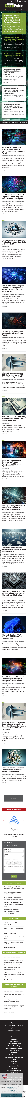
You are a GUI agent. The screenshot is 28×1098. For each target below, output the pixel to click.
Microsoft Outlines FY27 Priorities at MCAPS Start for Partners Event (13, 637)
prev (3, 819)
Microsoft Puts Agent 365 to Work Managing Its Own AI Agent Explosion (12, 71)
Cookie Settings (11, 1090)
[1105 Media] (14, 1030)
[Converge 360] (14, 1026)
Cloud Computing (6, 122)
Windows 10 (15, 122)
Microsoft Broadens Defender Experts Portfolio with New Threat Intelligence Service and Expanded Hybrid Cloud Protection (14, 726)
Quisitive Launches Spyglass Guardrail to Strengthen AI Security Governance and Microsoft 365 (13, 288)
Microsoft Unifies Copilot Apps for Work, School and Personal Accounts (13, 898)
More (13, 798)
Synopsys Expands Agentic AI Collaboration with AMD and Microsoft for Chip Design (13, 593)
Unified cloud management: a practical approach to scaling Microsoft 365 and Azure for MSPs (14, 1007)
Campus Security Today (14, 1043)
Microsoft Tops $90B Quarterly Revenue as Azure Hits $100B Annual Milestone (14, 418)
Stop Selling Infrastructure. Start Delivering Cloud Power (12, 968)
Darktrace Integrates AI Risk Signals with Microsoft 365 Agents (13, 333)
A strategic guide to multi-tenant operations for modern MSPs (12, 1000)
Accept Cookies (11, 1095)
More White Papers (9, 1012)
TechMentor (14, 1068)
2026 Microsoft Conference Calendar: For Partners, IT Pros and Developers (13, 55)
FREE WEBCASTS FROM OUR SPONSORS (14, 952)
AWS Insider (14, 1041)
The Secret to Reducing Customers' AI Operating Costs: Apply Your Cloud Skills (14, 90)
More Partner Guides (9, 947)
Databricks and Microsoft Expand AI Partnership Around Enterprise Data (14, 549)
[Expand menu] (25, 2)
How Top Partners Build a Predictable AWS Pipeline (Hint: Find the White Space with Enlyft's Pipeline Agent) (13, 962)
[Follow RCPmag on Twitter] (13, 1)
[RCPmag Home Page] (14, 4)
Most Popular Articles (14, 883)
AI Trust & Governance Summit (12, 957)
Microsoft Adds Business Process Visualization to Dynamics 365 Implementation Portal (14, 150)
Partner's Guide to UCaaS (10, 933)
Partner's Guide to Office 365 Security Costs (14, 929)
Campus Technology (14, 1046)
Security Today (14, 1064)
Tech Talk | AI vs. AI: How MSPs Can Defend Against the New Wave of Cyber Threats (14, 974)
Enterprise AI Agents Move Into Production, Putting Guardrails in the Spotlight (14, 242)
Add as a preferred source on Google (15, 9)
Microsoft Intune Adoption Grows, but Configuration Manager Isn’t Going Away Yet (13, 106)
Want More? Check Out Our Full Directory (14, 835)
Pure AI (14, 1059)
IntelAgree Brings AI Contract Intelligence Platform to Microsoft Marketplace (13, 508)
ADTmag (14, 1039)
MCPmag (14, 1052)
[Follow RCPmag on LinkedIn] (11, 1)
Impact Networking (14, 827)
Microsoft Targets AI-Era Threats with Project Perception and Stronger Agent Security (11, 463)
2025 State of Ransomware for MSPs (13, 991)
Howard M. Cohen (9, 93)
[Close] (21, 1074)
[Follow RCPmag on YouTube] (20, 1)
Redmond (14, 1061)
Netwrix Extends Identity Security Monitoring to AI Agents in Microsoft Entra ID (14, 39)
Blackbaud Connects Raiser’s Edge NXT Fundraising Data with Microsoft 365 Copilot (13, 197)
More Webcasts (8, 979)
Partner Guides (14, 918)
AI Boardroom (14, 1037)
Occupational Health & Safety (14, 1057)
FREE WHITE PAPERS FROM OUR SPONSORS (14, 985)
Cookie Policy (9, 1087)
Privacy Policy (15, 859)
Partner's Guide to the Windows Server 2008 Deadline (14, 923)
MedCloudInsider (14, 1055)
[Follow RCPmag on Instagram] (17, 1)
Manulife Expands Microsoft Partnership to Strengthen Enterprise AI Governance (13, 679)
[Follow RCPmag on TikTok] (15, 1)
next (23, 819)
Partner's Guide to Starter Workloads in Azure (14, 937)
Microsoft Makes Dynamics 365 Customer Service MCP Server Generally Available (12, 375)
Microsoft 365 (23, 122)
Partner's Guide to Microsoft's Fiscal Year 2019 (13, 943)
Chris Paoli (7, 24)
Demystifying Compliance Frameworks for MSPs (14, 995)
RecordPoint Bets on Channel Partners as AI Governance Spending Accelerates (13, 770)
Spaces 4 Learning (14, 1066)
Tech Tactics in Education (14, 1070)
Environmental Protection (14, 1048)
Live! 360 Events (14, 1050)
